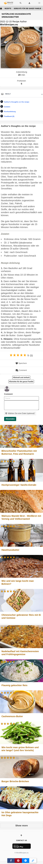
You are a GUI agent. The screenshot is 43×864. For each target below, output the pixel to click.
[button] (39, 3)
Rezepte (8, 8)
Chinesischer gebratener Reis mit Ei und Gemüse (21, 616)
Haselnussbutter (10, 550)
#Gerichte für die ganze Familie (21, 381)
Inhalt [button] (8, 94)
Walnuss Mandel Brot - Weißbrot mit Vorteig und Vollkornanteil (21, 517)
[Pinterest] (21, 835)
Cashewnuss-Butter (12, 716)
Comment (23, 370)
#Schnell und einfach (21, 377)
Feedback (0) (9, 116)
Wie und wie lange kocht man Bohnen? (17, 582)
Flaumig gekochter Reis (14, 685)
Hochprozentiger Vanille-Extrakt (18, 485)
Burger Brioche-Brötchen (15, 781)
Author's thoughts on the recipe (16, 102)
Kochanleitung (10, 111)
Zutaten (7, 107)
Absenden (10, 419)
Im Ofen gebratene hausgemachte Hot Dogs (19, 814)
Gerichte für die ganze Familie (27, 8)
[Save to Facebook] (11, 860)
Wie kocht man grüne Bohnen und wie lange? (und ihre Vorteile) (20, 749)
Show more (21, 825)
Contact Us (21, 840)
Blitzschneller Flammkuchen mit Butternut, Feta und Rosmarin (19, 452)
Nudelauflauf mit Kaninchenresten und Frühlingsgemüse (20, 653)
